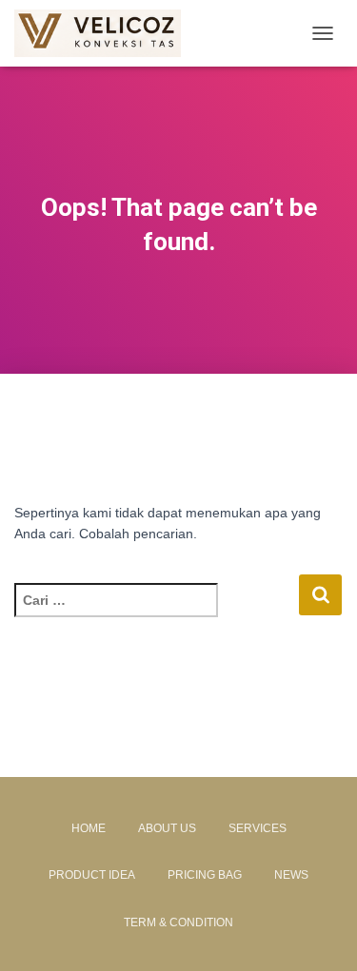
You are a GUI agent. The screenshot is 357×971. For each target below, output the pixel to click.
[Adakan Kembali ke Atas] (319, 933)
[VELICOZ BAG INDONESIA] (104, 33)
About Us (167, 828)
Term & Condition (178, 922)
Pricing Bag (205, 875)
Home (88, 828)
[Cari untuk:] (156, 613)
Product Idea (92, 875)
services (257, 828)
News (291, 875)
